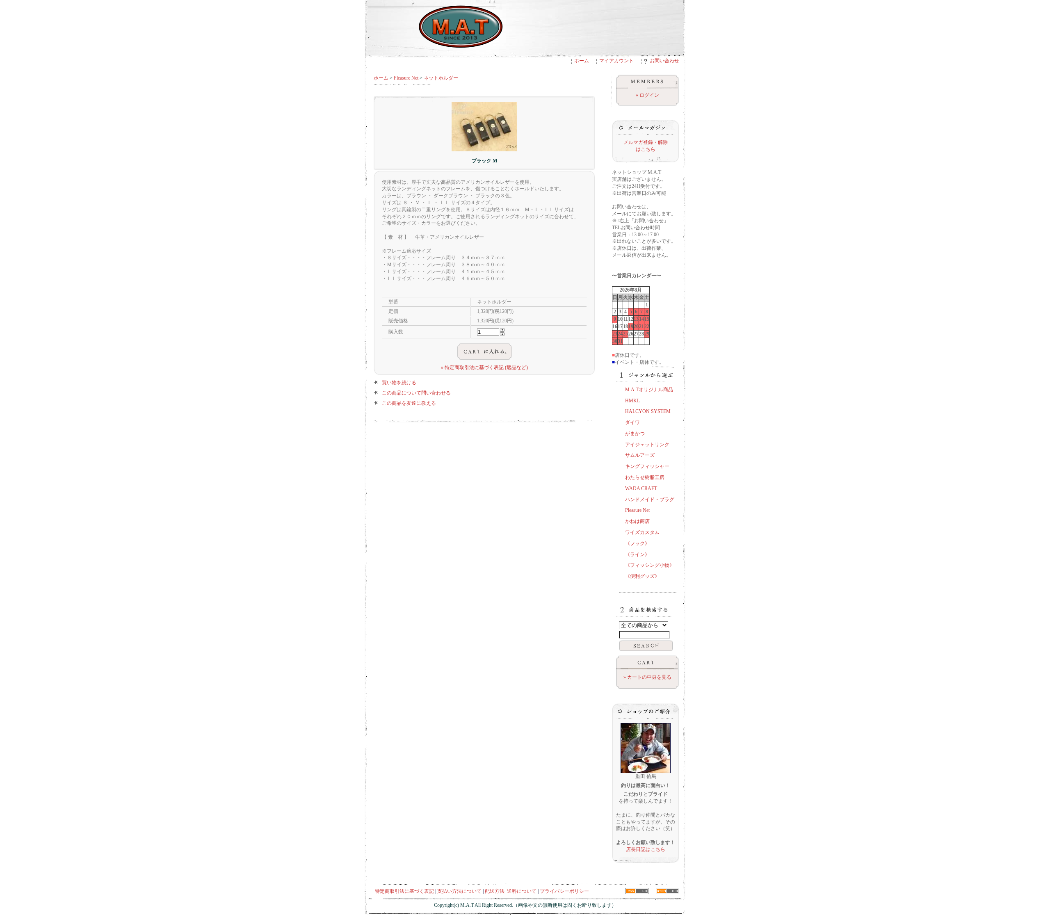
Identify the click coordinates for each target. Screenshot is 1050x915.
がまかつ (635, 433)
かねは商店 (637, 521)
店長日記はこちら (645, 849)
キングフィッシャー (647, 466)
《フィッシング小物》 (649, 565)
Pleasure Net (406, 78)
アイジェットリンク (647, 444)
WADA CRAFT (641, 488)
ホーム (581, 61)
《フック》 (637, 543)
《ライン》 (637, 554)
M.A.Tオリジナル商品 (649, 389)
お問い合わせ (664, 61)
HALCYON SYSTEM (648, 411)
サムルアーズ (640, 455)
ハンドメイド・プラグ (649, 499)
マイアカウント (616, 61)
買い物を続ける (399, 383)
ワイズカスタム (642, 532)
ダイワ (632, 422)
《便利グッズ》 (642, 576)
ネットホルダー (441, 78)
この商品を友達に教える (409, 403)
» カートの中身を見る (647, 677)
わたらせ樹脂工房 (644, 477)
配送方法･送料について (510, 891)
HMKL (632, 401)
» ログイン (647, 95)
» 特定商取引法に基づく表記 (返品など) (484, 367)
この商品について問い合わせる (416, 393)
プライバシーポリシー (564, 891)
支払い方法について (459, 891)
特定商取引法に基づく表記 (404, 891)
